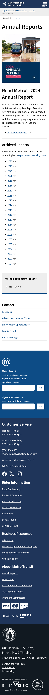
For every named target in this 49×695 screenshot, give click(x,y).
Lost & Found (9, 331)
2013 (9, 210)
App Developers (10, 558)
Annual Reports (10, 573)
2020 (9, 175)
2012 (9, 214)
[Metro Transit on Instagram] (19, 474)
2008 (9, 234)
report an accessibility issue (32, 155)
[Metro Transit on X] (11, 474)
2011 (9, 219)
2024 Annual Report (17, 132)
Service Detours (10, 525)
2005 (9, 244)
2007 (9, 239)
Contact (32, 10)
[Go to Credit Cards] (24, 606)
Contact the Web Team (13, 663)
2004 (9, 249)
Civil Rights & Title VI (12, 591)
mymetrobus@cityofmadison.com (19, 453)
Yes (10, 286)
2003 (9, 253)
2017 (9, 190)
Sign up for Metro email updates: (14, 380)
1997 (9, 263)
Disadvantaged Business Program (19, 546)
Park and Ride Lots (11, 501)
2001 (9, 258)
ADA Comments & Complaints (17, 585)
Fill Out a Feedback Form (14, 466)
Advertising (8, 540)
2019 (9, 180)
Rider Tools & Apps (11, 489)
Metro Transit (21, 10)
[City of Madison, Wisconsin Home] (9, 635)
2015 (9, 200)
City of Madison (8, 10)
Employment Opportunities (16, 324)
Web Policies (8, 667)
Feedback (7, 311)
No (19, 286)
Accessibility (8, 671)
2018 (9, 185)
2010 (9, 224)
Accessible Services (11, 507)
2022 (9, 166)
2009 (9, 229)
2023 (9, 161)
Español (17, 18)
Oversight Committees (13, 597)
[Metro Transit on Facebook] (4, 474)
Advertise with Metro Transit (16, 318)
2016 (9, 195)
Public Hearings (10, 337)
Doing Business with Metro (15, 552)
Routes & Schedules (12, 495)
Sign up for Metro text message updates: (16, 399)
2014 (9, 205)
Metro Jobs (8, 579)
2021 (9, 171)
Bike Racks (7, 513)
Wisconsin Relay (15, 459)
